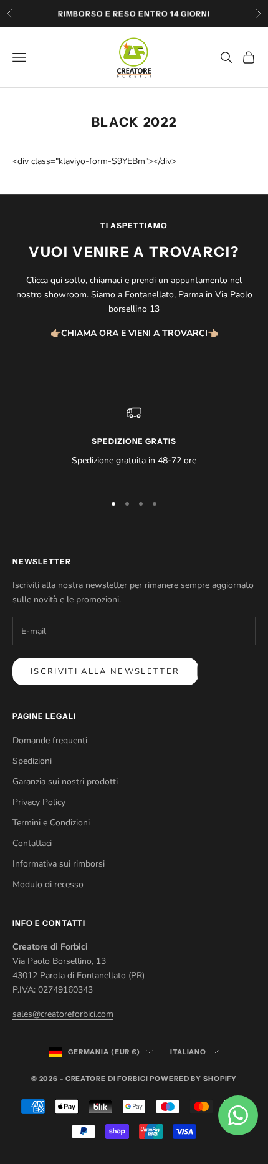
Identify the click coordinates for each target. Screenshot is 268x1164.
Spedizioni (32, 761)
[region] (134, 443)
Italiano (188, 1051)
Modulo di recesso (48, 884)
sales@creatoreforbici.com (62, 1014)
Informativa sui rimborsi (58, 864)
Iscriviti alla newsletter (105, 671)
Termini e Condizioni (51, 823)
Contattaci (32, 843)
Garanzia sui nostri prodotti (65, 781)
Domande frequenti (49, 740)
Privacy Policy (38, 802)
